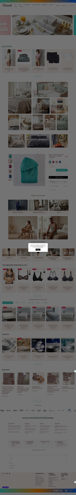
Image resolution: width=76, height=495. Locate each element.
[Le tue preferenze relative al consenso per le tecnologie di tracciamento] (75, 371)
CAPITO (38, 249)
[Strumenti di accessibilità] (75, 482)
